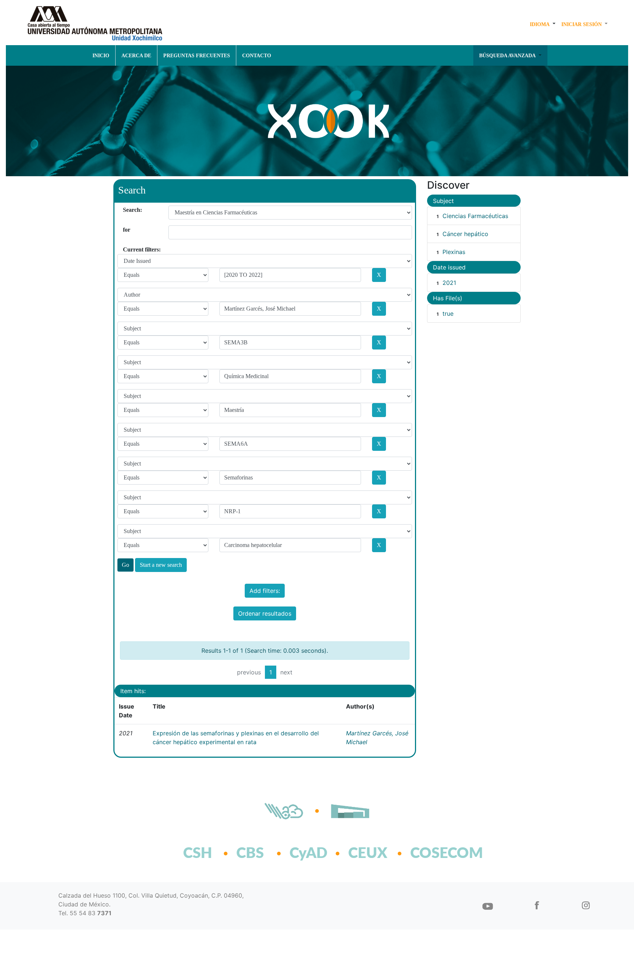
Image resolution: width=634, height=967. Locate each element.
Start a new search (161, 565)
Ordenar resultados (264, 613)
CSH (197, 853)
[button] (542, 24)
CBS (250, 853)
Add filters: (264, 590)
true (447, 313)
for (125, 230)
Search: (125, 210)
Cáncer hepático (465, 234)
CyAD (308, 853)
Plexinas (453, 252)
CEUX (367, 853)
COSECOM (430, 853)
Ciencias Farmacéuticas (475, 216)
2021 (449, 282)
